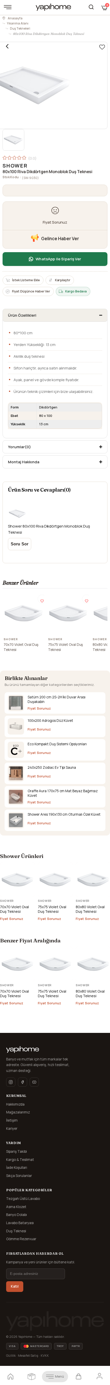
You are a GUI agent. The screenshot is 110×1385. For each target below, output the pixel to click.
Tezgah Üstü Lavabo (23, 1198)
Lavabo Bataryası (20, 1223)
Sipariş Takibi (16, 1151)
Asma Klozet (16, 1206)
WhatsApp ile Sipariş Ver (58, 259)
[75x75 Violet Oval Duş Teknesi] (68, 613)
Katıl (15, 1286)
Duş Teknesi (16, 1231)
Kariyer (11, 1128)
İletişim (12, 1120)
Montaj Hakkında (23, 462)
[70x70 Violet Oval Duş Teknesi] (24, 613)
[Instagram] (10, 1082)
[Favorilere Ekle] (102, 47)
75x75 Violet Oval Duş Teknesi (65, 647)
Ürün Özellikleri (22, 315)
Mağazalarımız (18, 1112)
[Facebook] (22, 1082)
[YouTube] (34, 1082)
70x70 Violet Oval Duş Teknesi (21, 647)
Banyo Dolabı (16, 1214)
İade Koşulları (16, 1167)
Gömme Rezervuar (21, 1239)
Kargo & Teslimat (20, 1159)
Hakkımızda (15, 1104)
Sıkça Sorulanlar (19, 1175)
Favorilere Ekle (42, 599)
